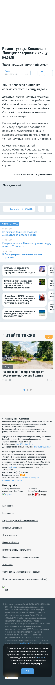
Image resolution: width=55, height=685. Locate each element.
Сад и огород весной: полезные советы (20, 520)
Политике (40, 657)
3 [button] (31, 390)
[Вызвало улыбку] (15, 194)
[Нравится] (6, 194)
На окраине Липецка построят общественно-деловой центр (23, 373)
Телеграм (35, 478)
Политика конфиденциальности (16, 550)
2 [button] (27, 390)
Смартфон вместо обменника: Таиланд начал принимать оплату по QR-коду (19, 313)
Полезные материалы (12, 528)
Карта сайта (7, 506)
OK (27, 671)
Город (7, 71)
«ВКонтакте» (25, 478)
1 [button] (24, 390)
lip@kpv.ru (12, 467)
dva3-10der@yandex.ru (24, 444)
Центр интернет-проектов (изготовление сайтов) (24, 579)
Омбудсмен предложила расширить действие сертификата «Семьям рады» (20, 270)
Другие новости (9, 535)
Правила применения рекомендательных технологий (21, 561)
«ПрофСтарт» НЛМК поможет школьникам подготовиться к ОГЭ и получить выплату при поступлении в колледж (19, 299)
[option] (27, 363)
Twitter (19, 480)
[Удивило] (32, 194)
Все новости (8, 513)
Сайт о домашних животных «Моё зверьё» (21, 572)
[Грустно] (40, 194)
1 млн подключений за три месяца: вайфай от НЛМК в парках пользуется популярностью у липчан (18, 284)
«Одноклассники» (9, 480)
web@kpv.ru (24, 643)
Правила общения (10, 542)
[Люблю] (23, 194)
